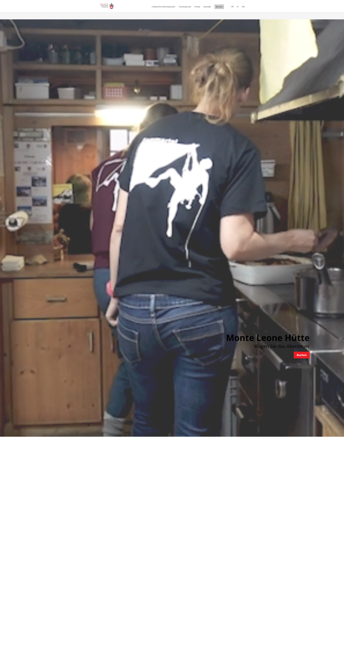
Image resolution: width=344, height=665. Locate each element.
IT (238, 7)
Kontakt (207, 7)
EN (243, 7)
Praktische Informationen (163, 7)
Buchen (219, 6)
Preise (197, 7)
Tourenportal (185, 7)
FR (232, 7)
